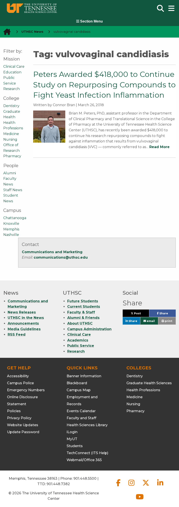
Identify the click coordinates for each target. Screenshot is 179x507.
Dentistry (11, 106)
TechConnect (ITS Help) (87, 453)
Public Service (80, 346)
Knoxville (11, 223)
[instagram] (132, 486)
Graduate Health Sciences (149, 383)
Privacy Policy (19, 418)
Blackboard (77, 383)
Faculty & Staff (81, 312)
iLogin (72, 432)
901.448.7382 (58, 484)
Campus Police (20, 383)
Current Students (83, 307)
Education (12, 72)
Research (11, 89)
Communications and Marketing (52, 252)
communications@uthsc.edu (61, 257)
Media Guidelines (24, 329)
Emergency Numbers (26, 390)
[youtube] (139, 500)
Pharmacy (12, 156)
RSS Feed (17, 334)
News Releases (22, 312)
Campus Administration (89, 329)
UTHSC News (32, 32)
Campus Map (79, 390)
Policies (14, 411)
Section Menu (91, 21)
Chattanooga (14, 218)
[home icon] (5, 32)
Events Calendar (81, 411)
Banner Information (84, 376)
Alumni (9, 173)
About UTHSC (80, 323)
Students (75, 446)
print (168, 321)
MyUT (72, 439)
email (150, 321)
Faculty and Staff (81, 418)
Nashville (11, 235)
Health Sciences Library (87, 425)
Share (167, 314)
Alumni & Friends (83, 318)
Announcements (23, 323)
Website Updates (22, 425)
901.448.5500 (84, 478)
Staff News (12, 190)
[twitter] (146, 486)
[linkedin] (160, 486)
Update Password (23, 432)
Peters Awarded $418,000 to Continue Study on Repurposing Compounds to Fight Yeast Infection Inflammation (104, 85)
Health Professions (143, 390)
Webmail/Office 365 (84, 460)
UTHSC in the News (26, 318)
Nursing (10, 139)
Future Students (82, 301)
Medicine (11, 134)
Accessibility (18, 376)
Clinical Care (13, 66)
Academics (77, 340)
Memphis (11, 229)
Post (141, 314)
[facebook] (119, 486)
